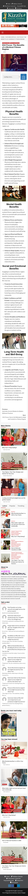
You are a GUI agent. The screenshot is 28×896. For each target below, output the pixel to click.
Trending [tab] (20, 506)
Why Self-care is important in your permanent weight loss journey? (16, 637)
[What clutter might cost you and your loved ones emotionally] (5, 523)
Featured (4, 442)
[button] (2, 32)
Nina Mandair (5, 842)
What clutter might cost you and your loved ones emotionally (18, 524)
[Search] (25, 32)
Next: (14, 417)
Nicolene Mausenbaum (7, 475)
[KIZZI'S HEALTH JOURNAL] (14, 572)
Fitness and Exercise (14, 43)
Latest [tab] (4, 506)
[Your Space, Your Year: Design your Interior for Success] (5, 558)
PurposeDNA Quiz (21, 6)
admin (4, 51)
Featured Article (6, 43)
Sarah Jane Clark (6, 449)
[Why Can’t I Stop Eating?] (14, 437)
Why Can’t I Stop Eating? (9, 447)
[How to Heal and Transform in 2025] (5, 545)
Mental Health (19, 464)
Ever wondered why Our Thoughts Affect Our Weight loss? (16, 617)
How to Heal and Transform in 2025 (11, 840)
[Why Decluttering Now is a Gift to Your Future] (5, 513)
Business (13, 511)
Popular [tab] (12, 506)
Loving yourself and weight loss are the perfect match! (16, 609)
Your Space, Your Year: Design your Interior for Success (17, 562)
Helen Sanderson (6, 764)
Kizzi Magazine (6, 892)
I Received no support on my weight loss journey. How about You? (17, 659)
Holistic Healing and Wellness (9, 464)
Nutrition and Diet (19, 442)
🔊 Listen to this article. (24, 76)
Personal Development (7, 443)
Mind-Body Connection (7, 466)
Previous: (12, 411)
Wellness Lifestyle (17, 443)
